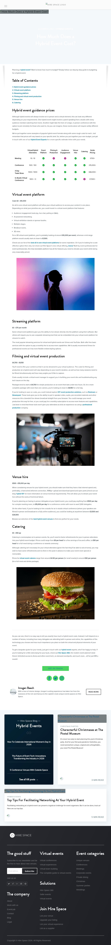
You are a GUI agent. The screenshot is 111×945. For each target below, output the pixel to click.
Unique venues (82, 860)
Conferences (81, 865)
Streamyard (16, 395)
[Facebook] (12, 884)
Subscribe (29, 871)
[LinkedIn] (21, 884)
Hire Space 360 (64, 653)
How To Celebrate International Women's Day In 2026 (29, 743)
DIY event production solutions (69, 392)
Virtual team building (49, 869)
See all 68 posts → (28, 779)
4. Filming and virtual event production (27, 96)
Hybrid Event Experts (39, 140)
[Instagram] (17, 884)
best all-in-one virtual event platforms (45, 243)
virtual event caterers (28, 558)
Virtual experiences (48, 865)
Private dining (82, 877)
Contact (10, 913)
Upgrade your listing (48, 920)
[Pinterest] (25, 884)
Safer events (45, 894)
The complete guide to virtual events (55, 873)
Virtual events (46, 899)
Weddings (80, 890)
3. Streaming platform (20, 93)
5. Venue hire (17, 99)
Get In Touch (55, 668)
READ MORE (93, 692)
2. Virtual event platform (21, 90)
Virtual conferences (48, 860)
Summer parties (83, 885)
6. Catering (16, 103)
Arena (70, 246)
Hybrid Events (64, 29)
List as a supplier (47, 928)
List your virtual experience (51, 924)
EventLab (11, 909)
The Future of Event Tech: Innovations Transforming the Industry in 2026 (29, 757)
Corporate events (83, 873)
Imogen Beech (26, 688)
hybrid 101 (20, 494)
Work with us (12, 905)
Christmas (80, 881)
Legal (9, 922)
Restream (91, 392)
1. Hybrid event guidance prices (24, 87)
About (9, 901)
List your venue (46, 916)
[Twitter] (9, 884)
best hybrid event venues (43, 519)
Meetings (80, 869)
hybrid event (25, 70)
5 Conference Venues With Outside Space (29, 770)
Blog (9, 918)
